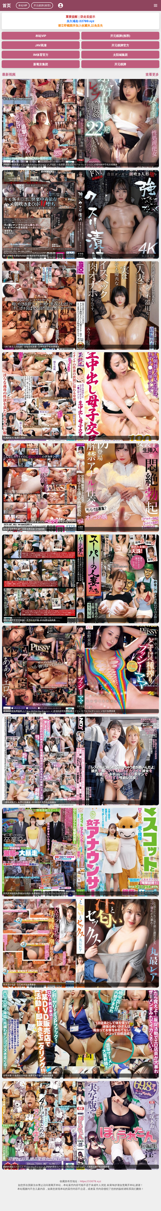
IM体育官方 (40, 54)
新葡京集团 (40, 64)
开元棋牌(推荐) (42, 5)
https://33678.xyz (90, 1181)
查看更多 (152, 74)
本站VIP (22, 5)
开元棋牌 (120, 64)
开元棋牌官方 (120, 45)
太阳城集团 (120, 54)
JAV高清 (41, 45)
